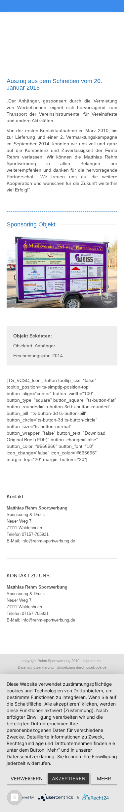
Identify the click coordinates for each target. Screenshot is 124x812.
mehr (104, 778)
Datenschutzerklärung (36, 667)
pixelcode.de (96, 667)
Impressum (91, 661)
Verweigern (27, 778)
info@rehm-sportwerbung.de (48, 540)
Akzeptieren (68, 778)
